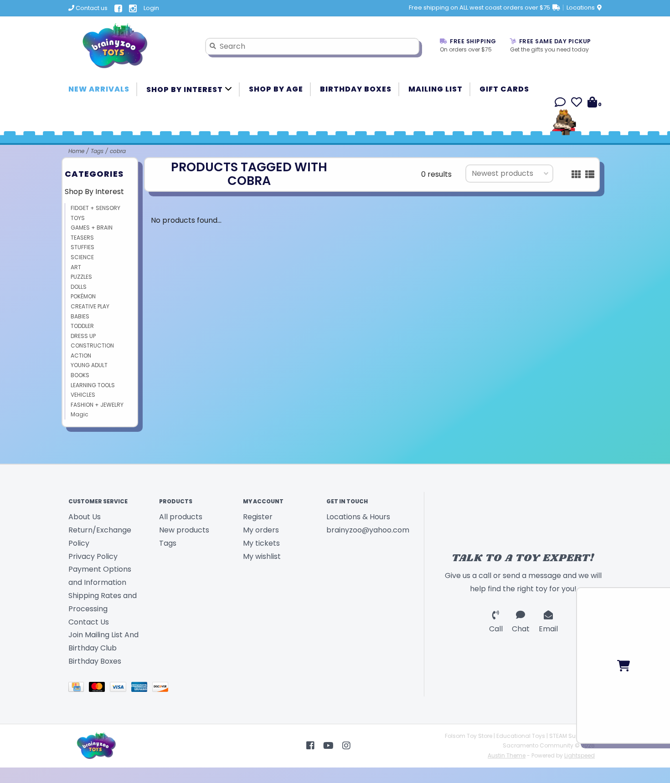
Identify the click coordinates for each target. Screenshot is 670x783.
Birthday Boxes (356, 89)
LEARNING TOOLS (93, 385)
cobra (118, 151)
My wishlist (262, 556)
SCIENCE (82, 257)
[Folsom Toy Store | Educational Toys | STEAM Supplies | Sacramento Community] (129, 46)
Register (258, 517)
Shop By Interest (185, 89)
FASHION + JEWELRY (97, 405)
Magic (79, 414)
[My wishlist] (576, 103)
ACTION (81, 355)
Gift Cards (504, 89)
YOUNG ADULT (89, 365)
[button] (560, 103)
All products (180, 517)
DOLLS (79, 287)
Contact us (91, 8)
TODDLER (82, 326)
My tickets (261, 543)
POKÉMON (83, 296)
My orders (261, 530)
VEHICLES (83, 395)
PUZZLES (81, 277)
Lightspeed (579, 755)
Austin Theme (507, 755)
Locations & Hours (358, 517)
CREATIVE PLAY (90, 306)
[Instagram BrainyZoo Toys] (346, 745)
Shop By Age (276, 89)
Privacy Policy (93, 556)
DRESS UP (83, 336)
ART (76, 267)
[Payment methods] (78, 688)
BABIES (80, 316)
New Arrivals (98, 89)
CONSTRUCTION (92, 345)
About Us (84, 517)
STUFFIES (82, 247)
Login (151, 8)
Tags (97, 151)
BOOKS (80, 375)
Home (76, 151)
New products (184, 530)
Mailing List (435, 89)
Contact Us (88, 622)
